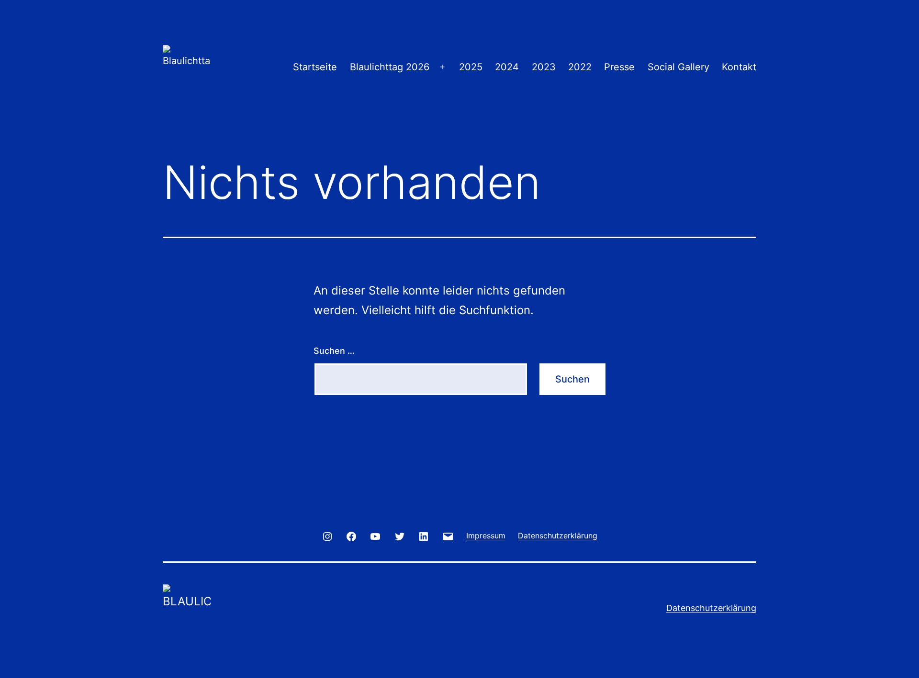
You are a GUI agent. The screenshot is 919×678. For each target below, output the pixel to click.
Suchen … (334, 351)
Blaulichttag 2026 (389, 67)
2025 (470, 67)
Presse (619, 67)
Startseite (315, 67)
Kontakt (739, 67)
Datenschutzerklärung (711, 608)
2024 (507, 67)
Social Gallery (678, 67)
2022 (580, 67)
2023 (544, 67)
